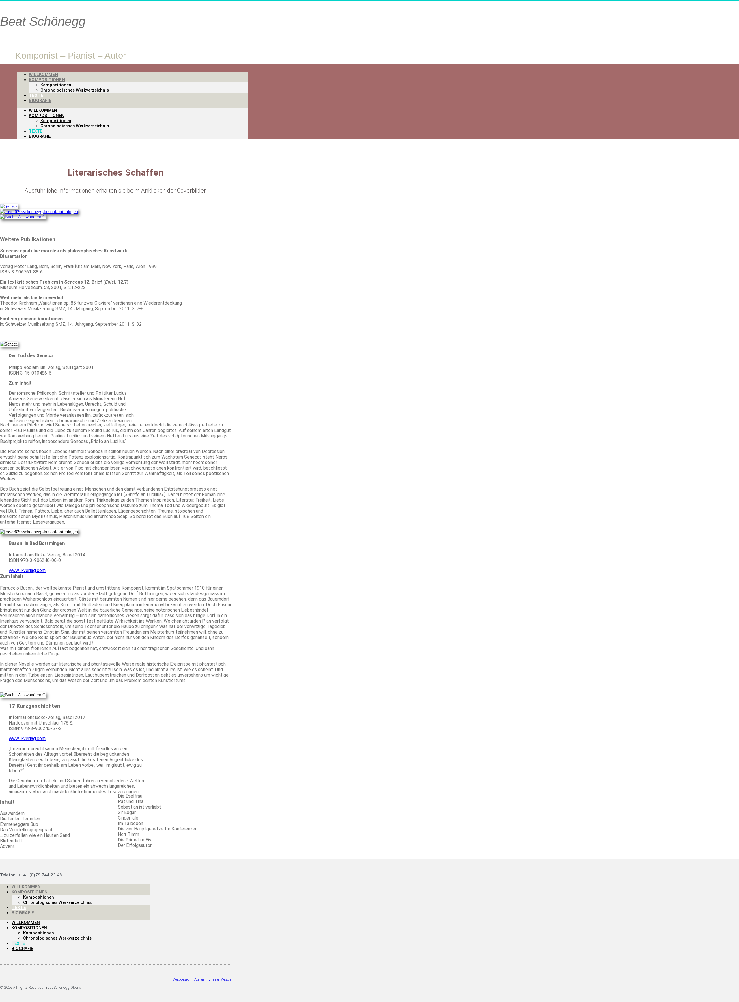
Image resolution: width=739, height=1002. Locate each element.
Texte (35, 131)
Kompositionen (47, 79)
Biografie (40, 100)
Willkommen (43, 110)
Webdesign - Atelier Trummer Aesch (202, 979)
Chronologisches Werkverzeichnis (74, 90)
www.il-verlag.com (27, 570)
